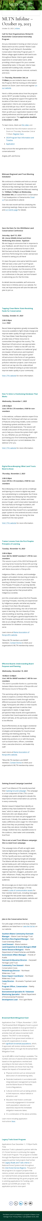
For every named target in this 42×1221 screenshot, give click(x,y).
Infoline (17, 28)
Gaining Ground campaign (16, 791)
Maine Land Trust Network (13, 1214)
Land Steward (7, 944)
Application (10, 144)
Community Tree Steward (12, 965)
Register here (18, 134)
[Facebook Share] (11, 1203)
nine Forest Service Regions (15, 1168)
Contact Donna (16, 643)
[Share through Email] (26, 1203)
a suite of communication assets (20, 890)
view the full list (29, 926)
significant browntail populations (18, 1043)
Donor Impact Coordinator (13, 976)
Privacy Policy (17, 1217)
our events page (11, 210)
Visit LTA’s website (9, 376)
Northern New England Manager (15, 939)
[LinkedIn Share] (21, 1203)
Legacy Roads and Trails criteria (17, 1163)
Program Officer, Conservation (14, 986)
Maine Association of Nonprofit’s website (15, 753)
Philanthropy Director (11, 970)
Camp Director (8, 981)
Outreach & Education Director (14, 960)
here (13, 1121)
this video (25, 125)
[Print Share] (31, 1203)
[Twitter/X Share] (16, 1203)
